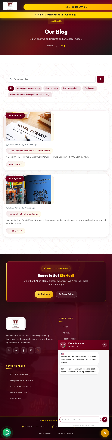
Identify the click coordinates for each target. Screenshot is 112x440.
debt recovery (51, 88)
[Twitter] (16, 350)
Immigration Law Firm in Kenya (23, 214)
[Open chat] (105, 433)
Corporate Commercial (20, 386)
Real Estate (15, 398)
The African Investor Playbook (57, 14)
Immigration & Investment (21, 380)
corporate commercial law (28, 88)
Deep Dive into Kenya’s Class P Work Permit (29, 150)
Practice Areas (69, 339)
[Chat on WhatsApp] (7, 432)
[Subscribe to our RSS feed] (38, 350)
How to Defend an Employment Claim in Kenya (30, 95)
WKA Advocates (88, 425)
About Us (67, 333)
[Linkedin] (9, 350)
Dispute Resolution (18, 392)
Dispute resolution (71, 88)
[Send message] (104, 419)
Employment (90, 88)
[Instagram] (31, 350)
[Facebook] (24, 350)
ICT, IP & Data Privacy (20, 374)
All (11, 88)
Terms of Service (65, 433)
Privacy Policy (45, 433)
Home (50, 45)
